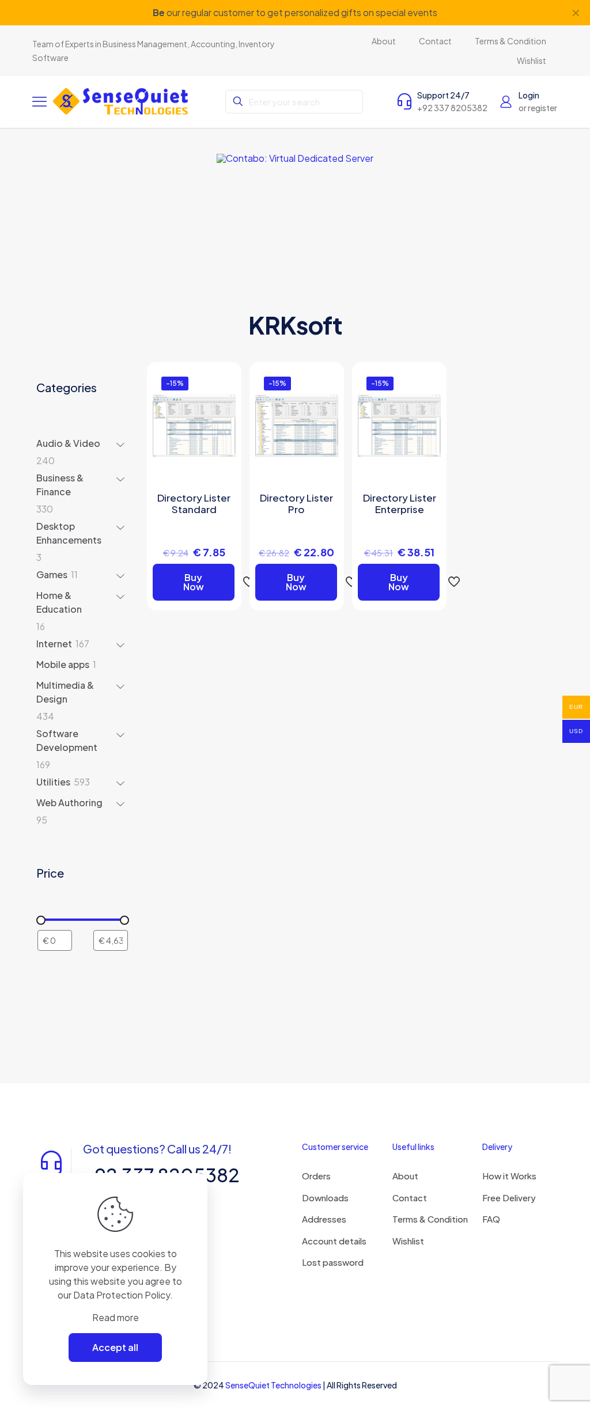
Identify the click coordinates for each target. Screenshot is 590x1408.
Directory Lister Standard (193, 503)
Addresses (324, 1218)
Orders (316, 1175)
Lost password (333, 1262)
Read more (115, 1317)
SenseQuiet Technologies (273, 1385)
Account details (334, 1240)
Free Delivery (509, 1197)
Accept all (115, 1347)
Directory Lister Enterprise (399, 503)
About (405, 1175)
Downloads (325, 1197)
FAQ (491, 1218)
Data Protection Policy (121, 1295)
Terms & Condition (430, 1218)
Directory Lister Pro (296, 503)
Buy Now (193, 582)
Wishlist (408, 1240)
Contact (409, 1197)
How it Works (509, 1175)
